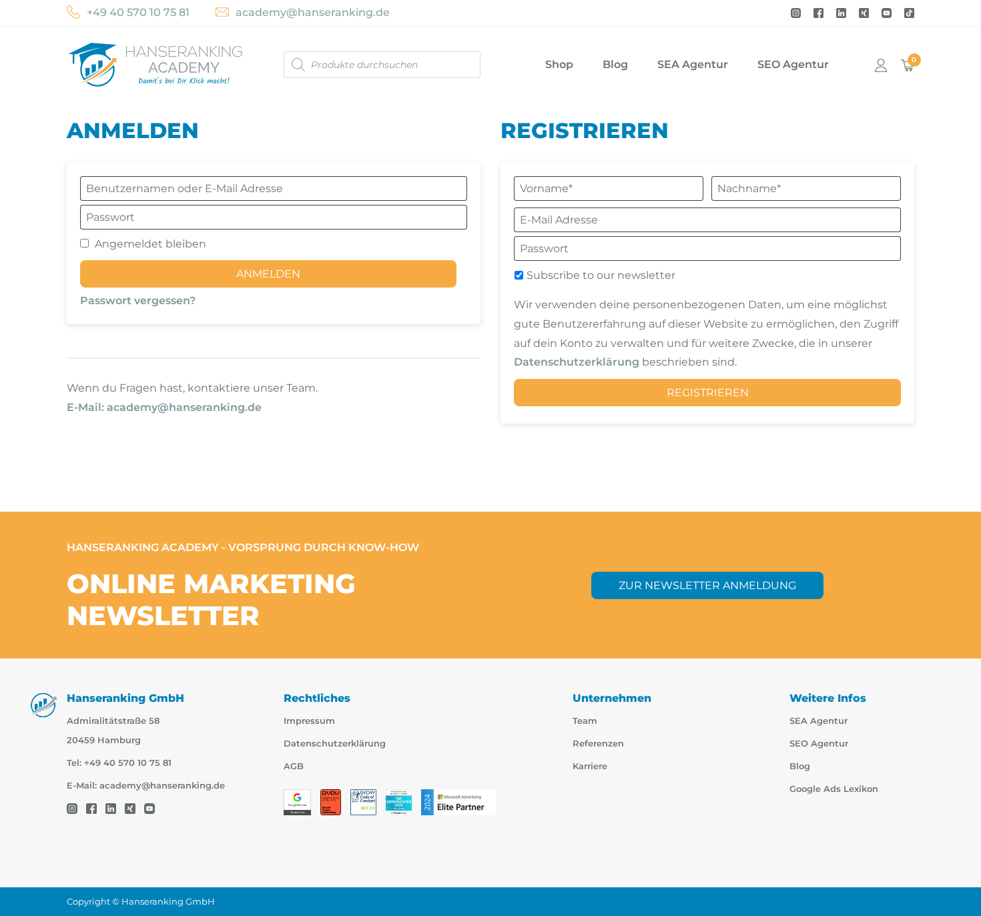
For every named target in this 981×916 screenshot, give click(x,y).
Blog (615, 64)
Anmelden (268, 274)
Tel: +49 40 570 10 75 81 (119, 763)
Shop (559, 64)
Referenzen (598, 744)
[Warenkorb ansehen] (907, 64)
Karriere (590, 766)
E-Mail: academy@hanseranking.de (164, 407)
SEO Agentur (793, 64)
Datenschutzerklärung (576, 362)
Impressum (309, 721)
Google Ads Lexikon (833, 789)
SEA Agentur (692, 64)
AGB (294, 766)
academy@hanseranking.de (313, 12)
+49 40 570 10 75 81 (138, 12)
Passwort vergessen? (138, 300)
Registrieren (708, 392)
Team (585, 721)
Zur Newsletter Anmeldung (707, 585)
